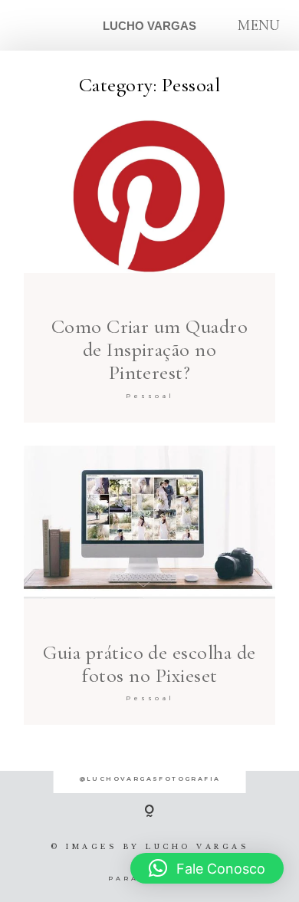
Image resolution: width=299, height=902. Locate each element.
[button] (207, 868)
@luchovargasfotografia (150, 778)
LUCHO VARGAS (149, 25)
